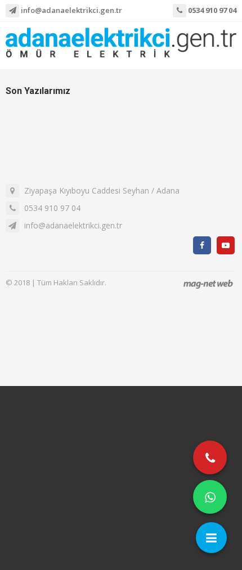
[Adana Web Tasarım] (208, 283)
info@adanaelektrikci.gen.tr (70, 10)
